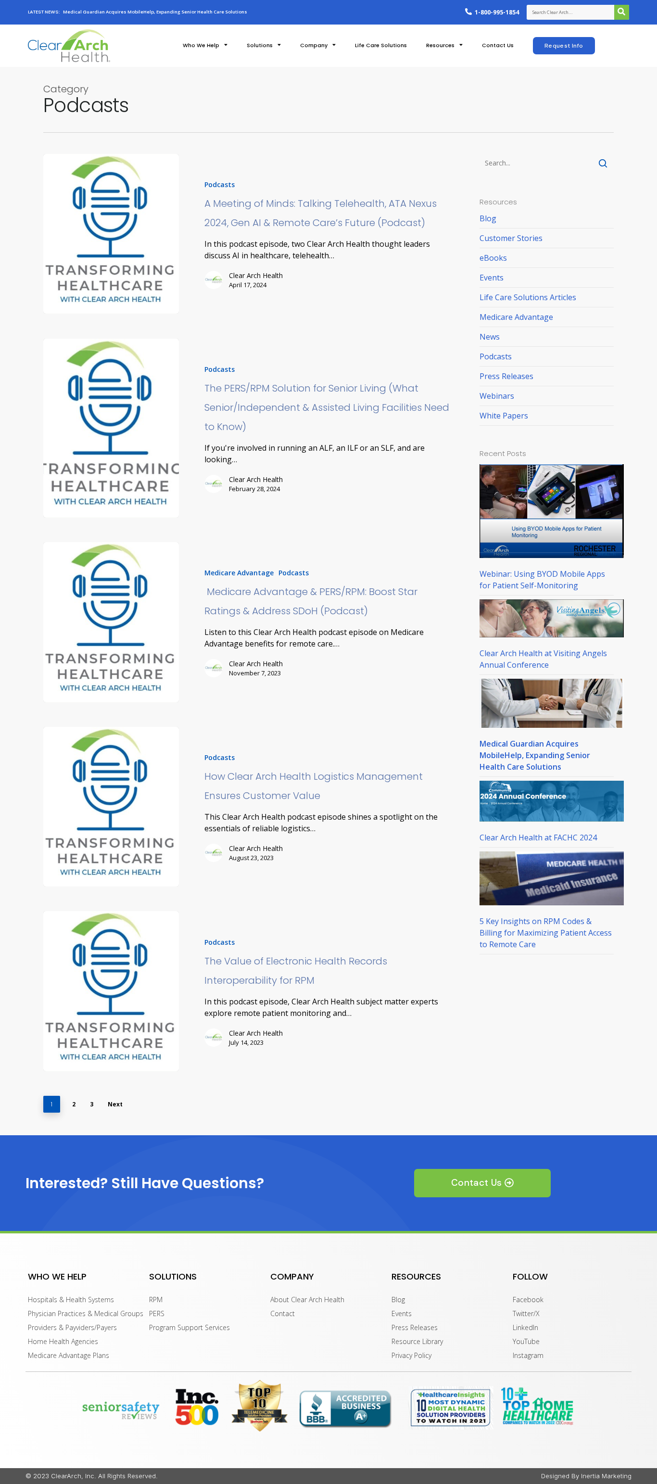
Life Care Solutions (381, 45)
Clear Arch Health (256, 275)
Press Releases (506, 376)
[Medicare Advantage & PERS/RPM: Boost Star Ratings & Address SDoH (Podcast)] (111, 622)
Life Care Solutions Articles (528, 297)
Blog (488, 218)
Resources (440, 45)
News (490, 336)
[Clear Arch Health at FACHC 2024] (552, 806)
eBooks (493, 258)
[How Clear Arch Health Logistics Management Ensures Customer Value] (111, 807)
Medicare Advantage (239, 572)
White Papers (504, 415)
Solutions (260, 45)
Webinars (497, 396)
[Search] (621, 12)
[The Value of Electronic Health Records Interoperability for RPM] (111, 991)
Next (115, 1104)
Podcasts (219, 184)
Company (314, 45)
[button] (564, 45)
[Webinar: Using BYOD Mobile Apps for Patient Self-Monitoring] (552, 516)
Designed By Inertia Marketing (586, 1476)
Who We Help (201, 45)
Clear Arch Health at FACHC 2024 (538, 837)
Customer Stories (511, 238)
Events (492, 277)
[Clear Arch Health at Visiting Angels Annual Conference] (552, 623)
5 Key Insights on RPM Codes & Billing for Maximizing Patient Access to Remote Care (546, 933)
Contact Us (498, 45)
